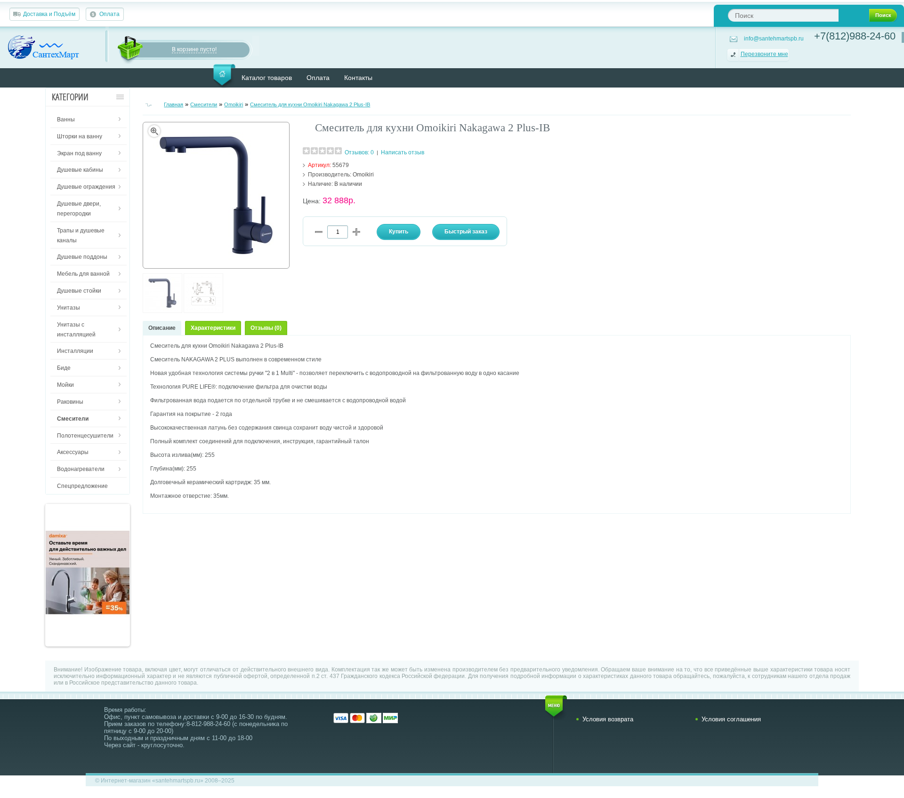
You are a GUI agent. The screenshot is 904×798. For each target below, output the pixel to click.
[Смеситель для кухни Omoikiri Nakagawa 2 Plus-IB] (162, 311)
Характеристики (213, 328)
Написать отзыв (402, 152)
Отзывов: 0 (359, 152)
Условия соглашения (731, 719)
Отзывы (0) (266, 328)
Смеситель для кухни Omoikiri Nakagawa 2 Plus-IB (310, 104)
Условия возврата (607, 719)
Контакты (358, 77)
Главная (173, 104)
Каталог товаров (267, 77)
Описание (162, 328)
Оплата (109, 14)
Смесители (203, 104)
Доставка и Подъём (49, 14)
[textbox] (783, 15)
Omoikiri (233, 104)
